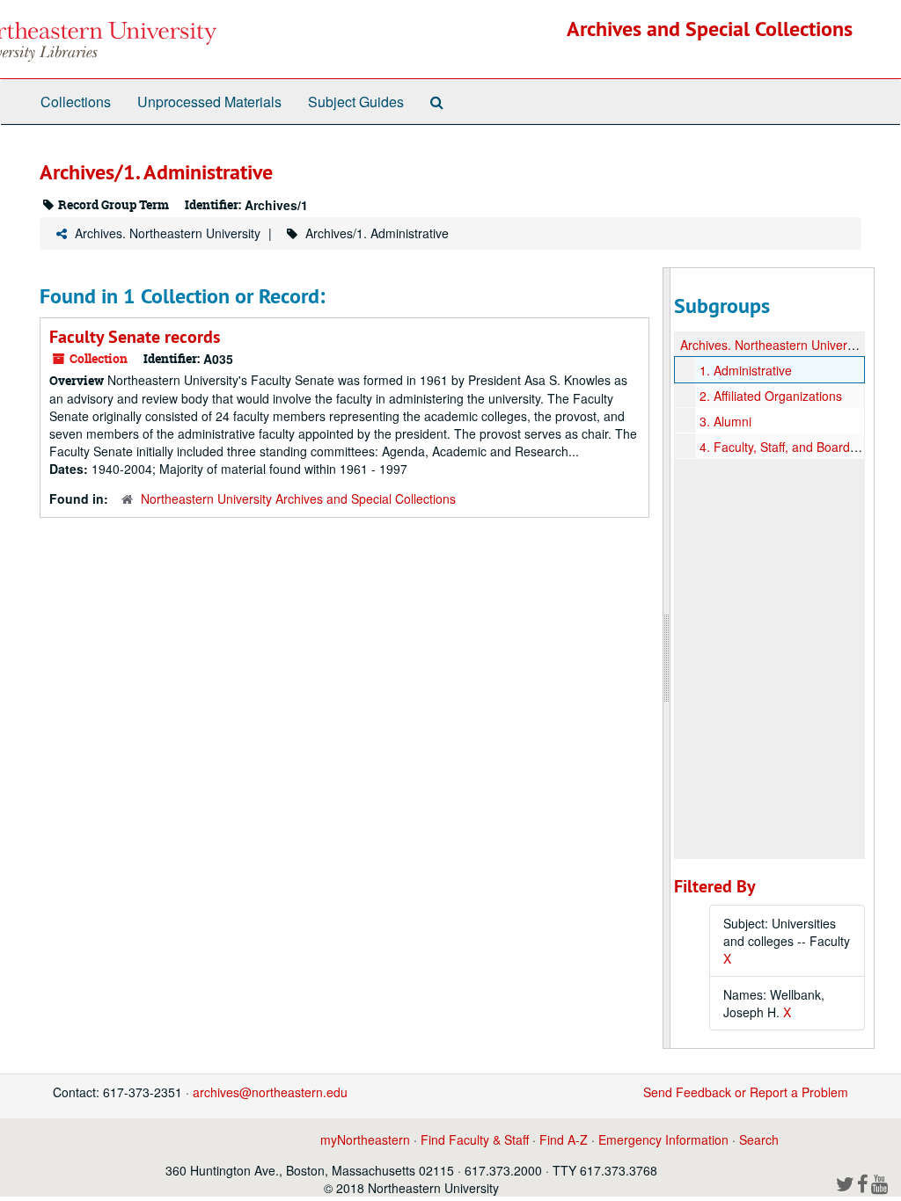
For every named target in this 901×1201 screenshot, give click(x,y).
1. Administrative (746, 370)
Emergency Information (663, 1139)
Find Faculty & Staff (475, 1139)
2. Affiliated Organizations (771, 395)
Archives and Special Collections (710, 28)
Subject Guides (356, 101)
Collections (75, 101)
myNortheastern (365, 1139)
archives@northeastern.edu (270, 1092)
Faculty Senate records (134, 336)
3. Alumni (725, 421)
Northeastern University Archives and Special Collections (298, 498)
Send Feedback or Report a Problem (745, 1092)
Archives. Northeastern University (167, 233)
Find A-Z (563, 1139)
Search (759, 1139)
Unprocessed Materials (209, 101)
